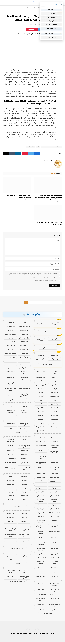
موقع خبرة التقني (54, 396)
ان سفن (54, 377)
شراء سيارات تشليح (24, 388)
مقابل (38, 146)
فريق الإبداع (48, 160)
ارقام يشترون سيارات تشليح (24, 395)
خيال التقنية (54, 381)
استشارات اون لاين (41, 408)
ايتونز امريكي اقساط (40, 532)
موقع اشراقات (54, 359)
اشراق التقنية (41, 371)
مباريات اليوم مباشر (24, 326)
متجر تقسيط (40, 509)
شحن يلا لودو (54, 548)
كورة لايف (24, 480)
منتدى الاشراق (54, 462)
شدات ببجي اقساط (54, 488)
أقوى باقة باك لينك (54, 598)
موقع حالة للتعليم (54, 477)
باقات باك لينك (40, 441)
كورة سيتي (10, 406)
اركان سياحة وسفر (47, 364)
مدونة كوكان (40, 388)
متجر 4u (54, 520)
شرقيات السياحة (40, 427)
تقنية (40, 451)
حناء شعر (40, 567)
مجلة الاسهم (54, 385)
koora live (10, 451)
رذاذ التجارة (40, 415)
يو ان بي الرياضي (40, 473)
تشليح (24, 383)
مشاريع (54, 609)
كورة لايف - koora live (24, 529)
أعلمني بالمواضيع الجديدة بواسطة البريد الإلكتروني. (45, 280)
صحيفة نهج (54, 392)
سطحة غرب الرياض (10, 371)
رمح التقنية (54, 415)
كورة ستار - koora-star (10, 440)
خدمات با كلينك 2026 (40, 599)
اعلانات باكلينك (48, 613)
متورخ (54, 400)
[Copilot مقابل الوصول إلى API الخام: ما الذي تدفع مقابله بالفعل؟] (17, 185)
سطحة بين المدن (24, 368)
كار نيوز (41, 392)
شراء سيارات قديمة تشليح (17, 399)
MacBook (55, 146)
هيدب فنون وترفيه (54, 481)
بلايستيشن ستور (54, 557)
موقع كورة (17, 506)
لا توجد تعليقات (38, 24)
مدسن (40, 400)
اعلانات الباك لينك (41, 445)
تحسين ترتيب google (41, 339)
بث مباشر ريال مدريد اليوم (10, 411)
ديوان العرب (40, 604)
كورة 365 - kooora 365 (24, 468)
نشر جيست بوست (41, 583)
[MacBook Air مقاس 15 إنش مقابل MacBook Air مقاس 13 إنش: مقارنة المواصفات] (32, 47)
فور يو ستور (40, 516)
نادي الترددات (54, 408)
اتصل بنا (13, 633)
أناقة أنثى (41, 396)
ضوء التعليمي (54, 355)
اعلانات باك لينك (40, 609)
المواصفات (44, 146)
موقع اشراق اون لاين (40, 359)
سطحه (10, 364)
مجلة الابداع (41, 404)
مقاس (28, 146)
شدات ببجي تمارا (40, 488)
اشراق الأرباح (40, 430)
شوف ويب (41, 381)
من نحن (52, 633)
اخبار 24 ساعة (41, 477)
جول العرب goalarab (24, 411)
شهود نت (40, 419)
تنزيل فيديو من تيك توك (24, 571)
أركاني (54, 423)
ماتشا (40, 572)
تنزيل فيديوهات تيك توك (24, 577)
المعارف (54, 411)
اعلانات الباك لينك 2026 (41, 463)
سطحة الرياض (24, 364)
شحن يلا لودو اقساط (40, 500)
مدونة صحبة (54, 427)
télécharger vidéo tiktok (17, 581)
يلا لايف (17, 416)
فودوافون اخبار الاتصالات (54, 451)
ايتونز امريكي (40, 495)
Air (60, 146)
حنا (54, 572)
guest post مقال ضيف (54, 590)
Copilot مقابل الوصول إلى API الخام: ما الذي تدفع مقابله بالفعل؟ (18, 196)
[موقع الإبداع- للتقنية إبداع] (32, 3)
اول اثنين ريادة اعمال (54, 323)
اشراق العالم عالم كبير (41, 457)
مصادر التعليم (41, 467)
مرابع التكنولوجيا (40, 377)
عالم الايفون (54, 388)
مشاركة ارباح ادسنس (40, 323)
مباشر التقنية (41, 423)
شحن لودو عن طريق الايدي (41, 549)
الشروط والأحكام (33, 633)
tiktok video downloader (10, 577)
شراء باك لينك (55, 437)
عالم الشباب (47, 331)
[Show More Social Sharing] (23, 29)
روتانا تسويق (54, 404)
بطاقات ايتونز (41, 554)
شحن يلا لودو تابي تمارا (41, 526)
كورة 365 (24, 406)
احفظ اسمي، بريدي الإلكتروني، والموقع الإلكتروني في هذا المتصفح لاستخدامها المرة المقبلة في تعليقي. (31, 273)
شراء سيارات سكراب (10, 383)
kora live (10, 476)
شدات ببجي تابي (40, 492)
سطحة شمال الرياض (24, 372)
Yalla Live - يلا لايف (10, 458)
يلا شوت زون (24, 559)
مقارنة (33, 146)
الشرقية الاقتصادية (40, 385)
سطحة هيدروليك (10, 368)
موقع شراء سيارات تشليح (10, 389)
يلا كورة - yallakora (10, 462)
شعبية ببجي (54, 554)
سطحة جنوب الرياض (24, 378)
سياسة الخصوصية (22, 633)
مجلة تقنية (54, 473)
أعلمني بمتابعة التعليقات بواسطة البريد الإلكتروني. (45, 277)
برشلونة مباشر (10, 326)
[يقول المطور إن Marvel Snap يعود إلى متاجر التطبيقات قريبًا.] (48, 212)
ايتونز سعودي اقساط (54, 500)
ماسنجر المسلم (47, 348)
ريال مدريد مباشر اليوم (24, 424)
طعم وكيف (54, 419)
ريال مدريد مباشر (24, 330)
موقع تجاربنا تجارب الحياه (54, 605)
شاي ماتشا (54, 576)
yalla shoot (10, 322)
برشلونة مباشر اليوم (10, 424)
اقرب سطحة (10, 377)
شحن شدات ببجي (54, 542)
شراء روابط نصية (54, 441)
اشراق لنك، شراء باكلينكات (54, 446)
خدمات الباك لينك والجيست (54, 584)
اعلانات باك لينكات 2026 (17, 549)
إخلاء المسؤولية (44, 633)
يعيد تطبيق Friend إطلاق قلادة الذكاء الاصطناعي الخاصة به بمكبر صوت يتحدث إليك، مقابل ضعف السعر (48, 197)
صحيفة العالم (41, 481)
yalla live (17, 432)
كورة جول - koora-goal (24, 446)
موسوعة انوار (54, 430)
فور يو (40, 537)
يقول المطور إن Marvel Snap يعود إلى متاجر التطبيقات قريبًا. (49, 223)
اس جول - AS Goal (10, 468)
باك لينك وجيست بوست (54, 468)
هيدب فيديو (40, 411)
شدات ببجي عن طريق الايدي (40, 521)
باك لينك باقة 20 (54, 594)
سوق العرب (40, 589)
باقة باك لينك (54, 339)
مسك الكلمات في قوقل (54, 372)
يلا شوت (24, 322)
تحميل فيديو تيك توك (10, 571)
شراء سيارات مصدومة (10, 395)
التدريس (54, 456)
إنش (50, 146)
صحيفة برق (40, 355)
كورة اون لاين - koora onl (24, 463)
